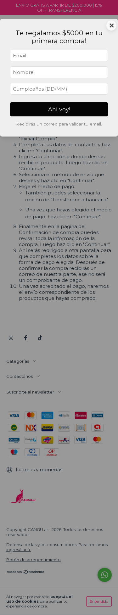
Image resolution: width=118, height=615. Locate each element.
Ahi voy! (59, 109)
